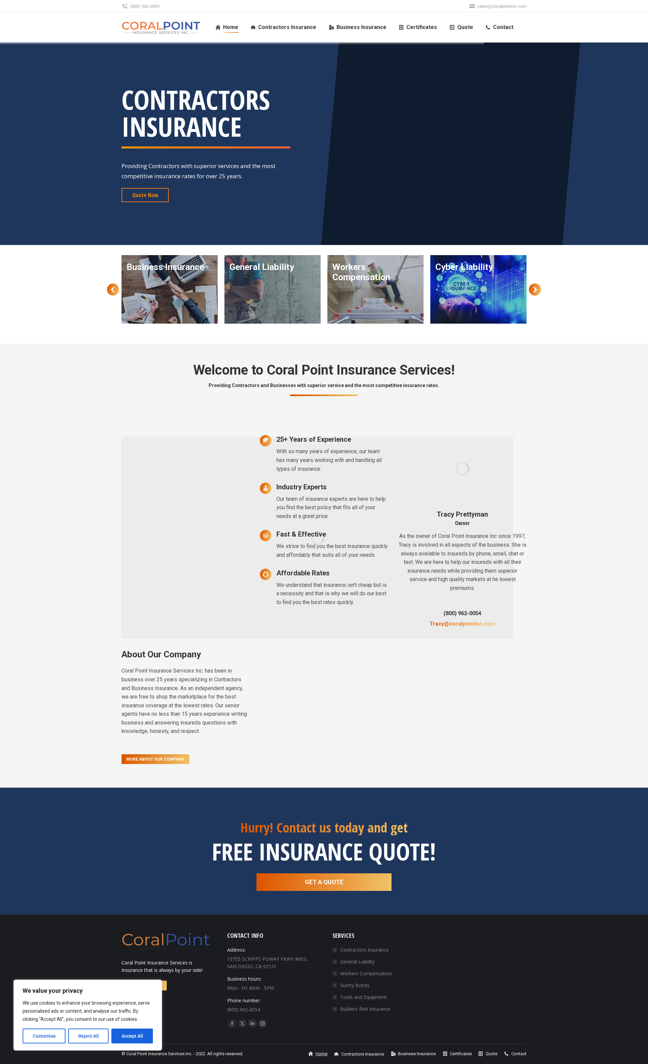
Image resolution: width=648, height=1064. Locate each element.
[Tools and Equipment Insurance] (478, 289)
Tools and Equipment (363, 997)
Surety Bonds (355, 985)
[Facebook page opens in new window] (232, 1023)
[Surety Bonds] (375, 289)
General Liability (357, 961)
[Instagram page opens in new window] (262, 1023)
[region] (88, 1015)
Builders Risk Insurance (365, 1009)
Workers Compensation (366, 973)
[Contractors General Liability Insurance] (170, 289)
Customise (44, 1036)
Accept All (132, 1036)
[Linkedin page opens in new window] (252, 1023)
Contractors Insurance (364, 950)
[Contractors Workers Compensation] (272, 289)
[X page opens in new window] (242, 1023)
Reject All (88, 1036)
